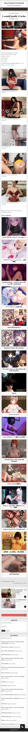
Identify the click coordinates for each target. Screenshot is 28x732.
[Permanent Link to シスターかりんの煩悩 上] (14, 473)
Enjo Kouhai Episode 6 (14, 327)
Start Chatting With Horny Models (10, 202)
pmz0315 (7, 56)
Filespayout (4, 65)
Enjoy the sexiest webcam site (19, 26)
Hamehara (3, 681)
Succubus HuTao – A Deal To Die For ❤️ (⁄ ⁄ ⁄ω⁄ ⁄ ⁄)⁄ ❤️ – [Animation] (14, 283)
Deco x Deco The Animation (8, 650)
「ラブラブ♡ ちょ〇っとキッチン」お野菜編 (14, 260)
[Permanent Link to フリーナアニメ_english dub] (14, 295)
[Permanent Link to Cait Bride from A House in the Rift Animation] (14, 448)
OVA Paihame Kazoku (6, 712)
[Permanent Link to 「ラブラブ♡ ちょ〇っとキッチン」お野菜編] (14, 249)
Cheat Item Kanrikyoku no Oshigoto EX (10, 698)
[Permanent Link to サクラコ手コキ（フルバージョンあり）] (14, 226)
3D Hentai (12, 13)
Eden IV (14, 393)
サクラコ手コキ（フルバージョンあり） (14, 237)
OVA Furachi (4, 703)
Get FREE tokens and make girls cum (6, 26)
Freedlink (11, 65)
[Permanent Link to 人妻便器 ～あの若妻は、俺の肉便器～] (14, 541)
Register (8, 630)
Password (3, 626)
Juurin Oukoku (4, 663)
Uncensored (17, 243)
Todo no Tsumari (5, 672)
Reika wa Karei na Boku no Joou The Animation (12, 707)
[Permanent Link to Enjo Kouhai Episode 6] (14, 317)
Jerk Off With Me (6, 147)
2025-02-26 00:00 (14, 414)
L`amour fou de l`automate (7, 724)
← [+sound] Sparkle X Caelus (7, 581)
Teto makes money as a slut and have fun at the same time (14, 369)
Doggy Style (10, 210)
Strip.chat (4, 27)
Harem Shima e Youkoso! (7, 647)
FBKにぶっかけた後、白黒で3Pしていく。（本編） (14, 506)
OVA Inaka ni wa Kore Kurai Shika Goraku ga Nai (13, 667)
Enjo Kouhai (4, 685)
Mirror (20, 63)
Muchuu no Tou (5, 720)
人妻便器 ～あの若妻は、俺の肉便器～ (14, 552)
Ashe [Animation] (14, 574)
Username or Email (6, 622)
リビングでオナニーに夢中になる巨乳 (14, 437)
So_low (3, 638)
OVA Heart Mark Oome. (6, 716)
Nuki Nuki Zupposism (6, 654)
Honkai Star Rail (17, 210)
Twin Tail (9, 212)
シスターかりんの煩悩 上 (14, 484)
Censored (16, 13)
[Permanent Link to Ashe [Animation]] (14, 563)
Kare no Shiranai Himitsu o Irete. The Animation (12, 676)
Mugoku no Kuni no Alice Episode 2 (14, 348)
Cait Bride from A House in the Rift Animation (14, 460)
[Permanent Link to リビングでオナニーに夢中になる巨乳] (14, 426)
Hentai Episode (16, 313)
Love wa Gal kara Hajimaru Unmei (9, 694)
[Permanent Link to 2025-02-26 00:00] (14, 404)
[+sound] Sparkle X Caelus (14, 16)
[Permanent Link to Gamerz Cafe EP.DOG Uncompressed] (14, 519)
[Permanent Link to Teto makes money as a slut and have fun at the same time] (14, 359)
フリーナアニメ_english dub (14, 307)
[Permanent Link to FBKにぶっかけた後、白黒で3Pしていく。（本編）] (14, 495)
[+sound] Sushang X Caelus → (20, 583)
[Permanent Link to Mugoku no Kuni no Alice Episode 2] (14, 338)
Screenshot (4, 61)
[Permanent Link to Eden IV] (14, 382)
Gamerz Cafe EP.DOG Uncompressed (14, 529)
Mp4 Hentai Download (14, 3)
